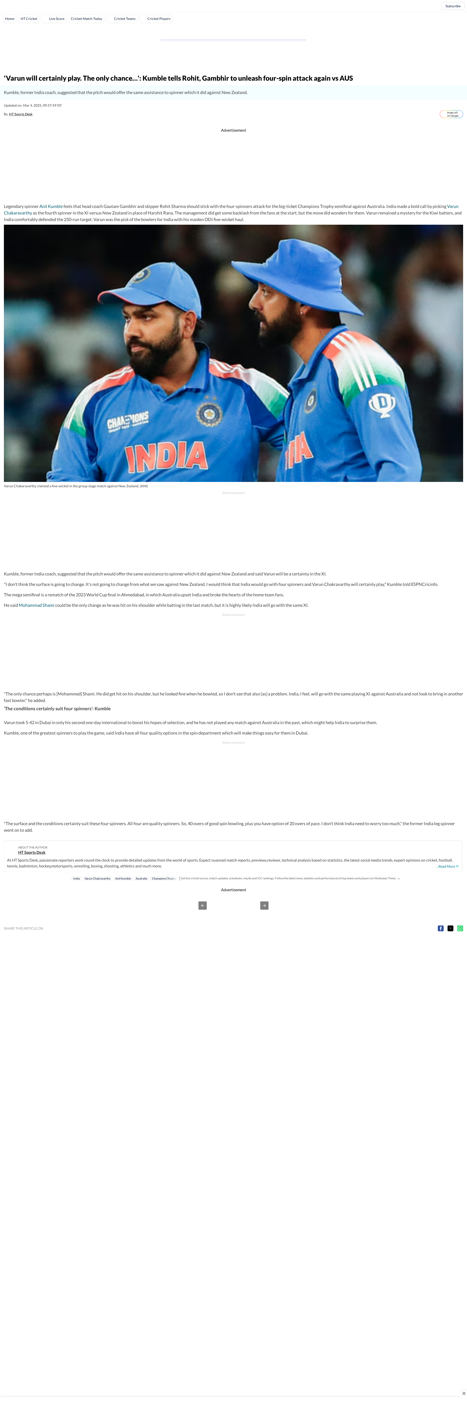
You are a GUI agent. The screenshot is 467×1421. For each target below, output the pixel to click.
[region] (233, 30)
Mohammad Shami (36, 605)
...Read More (445, 866)
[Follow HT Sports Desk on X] (38, 114)
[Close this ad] (463, 1393)
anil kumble (123, 878)
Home (9, 19)
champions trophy (164, 878)
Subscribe (453, 6)
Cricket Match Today (86, 19)
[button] (202, 905)
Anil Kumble (51, 206)
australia (141, 878)
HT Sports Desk (21, 114)
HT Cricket (29, 19)
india (76, 878)
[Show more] (398, 878)
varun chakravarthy (97, 878)
